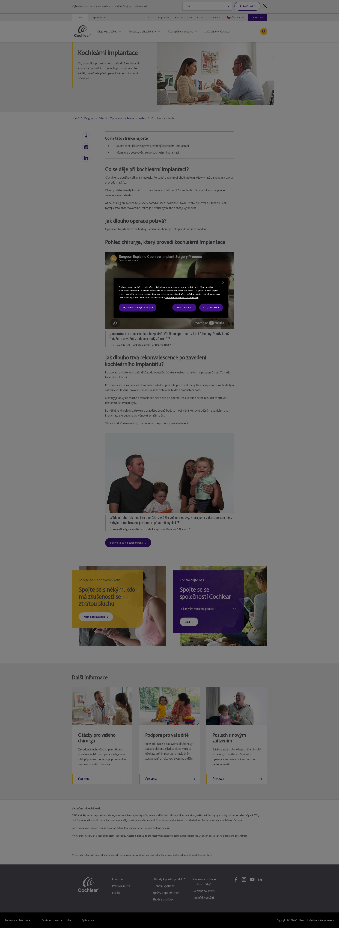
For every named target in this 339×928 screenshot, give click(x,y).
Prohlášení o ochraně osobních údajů (181, 297)
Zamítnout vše (184, 307)
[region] (171, 298)
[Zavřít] (223, 282)
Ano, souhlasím (211, 307)
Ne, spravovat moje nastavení (138, 307)
